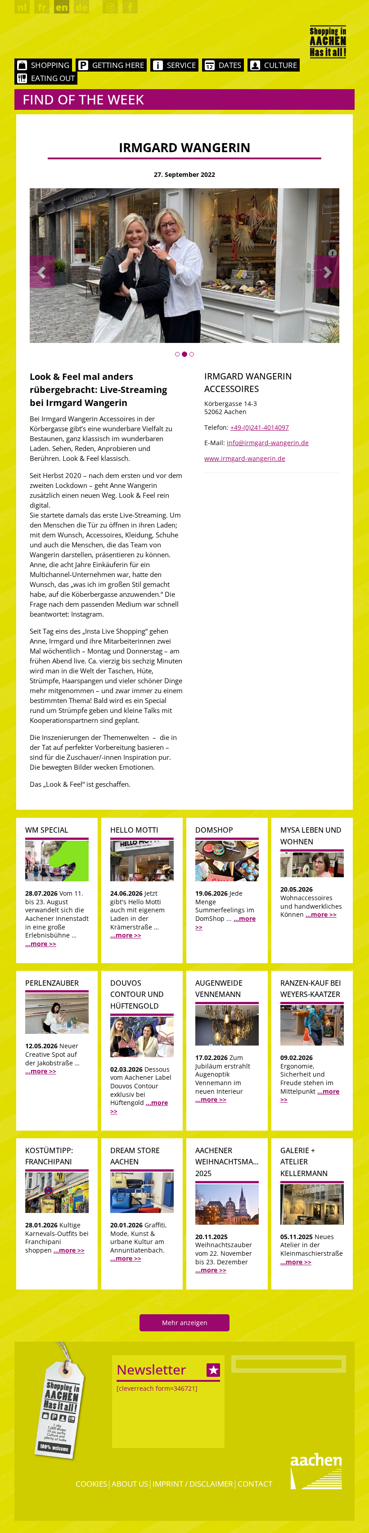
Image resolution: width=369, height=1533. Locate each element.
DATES (230, 65)
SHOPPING (50, 65)
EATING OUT (53, 78)
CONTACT (255, 1484)
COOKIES (91, 1484)
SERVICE (181, 65)
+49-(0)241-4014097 (259, 427)
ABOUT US (130, 1484)
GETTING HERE (118, 65)
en (62, 7)
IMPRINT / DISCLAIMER (193, 1484)
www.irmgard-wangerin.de (244, 458)
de (82, 7)
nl (22, 7)
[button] (42, 271)
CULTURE (280, 65)
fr (42, 7)
